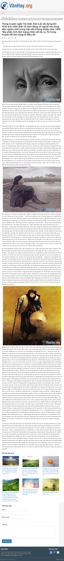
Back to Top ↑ (60, 559)
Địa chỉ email (5, 517)
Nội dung (4, 524)
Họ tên (4, 509)
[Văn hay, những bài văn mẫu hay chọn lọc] (32, 5)
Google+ (54, 552)
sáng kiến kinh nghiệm (11, 555)
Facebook (51, 552)
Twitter (58, 552)
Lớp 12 (5, 38)
